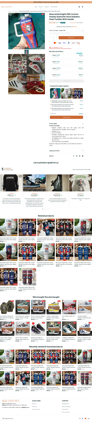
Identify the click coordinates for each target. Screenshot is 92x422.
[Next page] (42, 74)
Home (9, 11)
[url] (24, 407)
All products (15, 11)
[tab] (23, 92)
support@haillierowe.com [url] (10, 403)
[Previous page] (10, 74)
